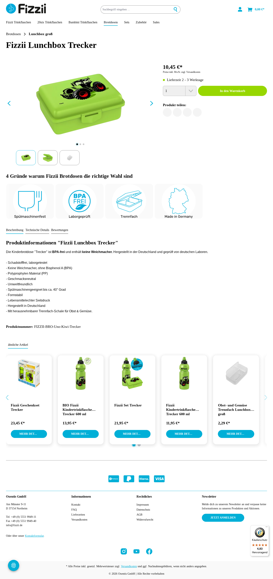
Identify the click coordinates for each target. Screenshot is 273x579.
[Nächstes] (152, 104)
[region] (80, 113)
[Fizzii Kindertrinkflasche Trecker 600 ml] (184, 373)
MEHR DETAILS (30, 433)
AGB (139, 514)
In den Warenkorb (232, 91)
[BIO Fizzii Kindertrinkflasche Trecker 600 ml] (81, 373)
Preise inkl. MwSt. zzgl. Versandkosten (181, 72)
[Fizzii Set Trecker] (132, 373)
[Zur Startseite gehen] (26, 9)
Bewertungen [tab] (59, 230)
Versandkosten (79, 519)
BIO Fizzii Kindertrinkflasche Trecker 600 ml (77, 409)
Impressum (142, 504)
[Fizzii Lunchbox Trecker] (80, 104)
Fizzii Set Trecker (128, 405)
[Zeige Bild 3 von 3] (83, 144)
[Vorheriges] (9, 104)
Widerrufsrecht (144, 519)
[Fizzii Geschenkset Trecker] (29, 373)
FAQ (74, 509)
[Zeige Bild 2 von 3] (80, 144)
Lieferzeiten (78, 514)
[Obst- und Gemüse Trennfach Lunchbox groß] (236, 373)
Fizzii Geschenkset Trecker (25, 407)
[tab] (14, 230)
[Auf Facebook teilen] (167, 112)
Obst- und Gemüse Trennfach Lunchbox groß (234, 409)
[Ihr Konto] (240, 9)
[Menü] (266, 527)
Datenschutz (143, 509)
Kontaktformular (34, 535)
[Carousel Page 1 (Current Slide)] (134, 444)
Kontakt (75, 504)
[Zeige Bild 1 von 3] (77, 144)
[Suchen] (175, 9)
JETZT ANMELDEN (223, 517)
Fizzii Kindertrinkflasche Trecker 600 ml (180, 409)
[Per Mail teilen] (187, 112)
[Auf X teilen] (177, 112)
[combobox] (136, 9)
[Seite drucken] (197, 112)
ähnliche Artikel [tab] (18, 344)
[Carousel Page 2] (139, 444)
